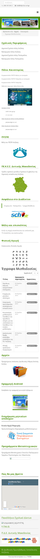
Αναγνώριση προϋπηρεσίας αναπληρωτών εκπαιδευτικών (8, 305)
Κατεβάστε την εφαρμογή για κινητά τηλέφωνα (17, 390)
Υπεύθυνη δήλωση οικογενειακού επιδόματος (7, 287)
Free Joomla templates (16, 557)
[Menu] (37, 12)
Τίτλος (5, 279)
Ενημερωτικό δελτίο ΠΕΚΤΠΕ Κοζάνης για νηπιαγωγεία (15, 75)
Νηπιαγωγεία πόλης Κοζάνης (11, 52)
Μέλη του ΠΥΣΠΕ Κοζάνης (10, 142)
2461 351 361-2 (7, 5)
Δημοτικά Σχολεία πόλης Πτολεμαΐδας (14, 55)
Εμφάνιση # (28, 273)
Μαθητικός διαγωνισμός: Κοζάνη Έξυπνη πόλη (13, 86)
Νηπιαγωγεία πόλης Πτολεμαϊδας (13, 59)
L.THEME (29, 557)
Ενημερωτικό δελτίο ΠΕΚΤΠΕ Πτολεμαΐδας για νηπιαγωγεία (16, 79)
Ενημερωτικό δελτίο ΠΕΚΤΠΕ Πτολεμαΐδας (11, 82)
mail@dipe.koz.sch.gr (23, 5)
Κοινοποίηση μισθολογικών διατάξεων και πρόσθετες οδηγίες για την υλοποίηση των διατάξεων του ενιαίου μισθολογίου (8, 321)
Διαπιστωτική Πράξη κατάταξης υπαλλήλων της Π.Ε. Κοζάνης (8, 337)
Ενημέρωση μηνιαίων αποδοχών (6, 296)
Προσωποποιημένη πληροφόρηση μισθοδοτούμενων (19, 429)
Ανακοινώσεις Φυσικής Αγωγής (12, 246)
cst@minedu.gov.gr (10, 111)
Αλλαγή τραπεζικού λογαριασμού (7, 348)
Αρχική (16, 32)
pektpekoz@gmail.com (11, 122)
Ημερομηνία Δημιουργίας (20, 278)
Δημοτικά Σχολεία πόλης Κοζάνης (13, 48)
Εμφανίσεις (31, 279)
